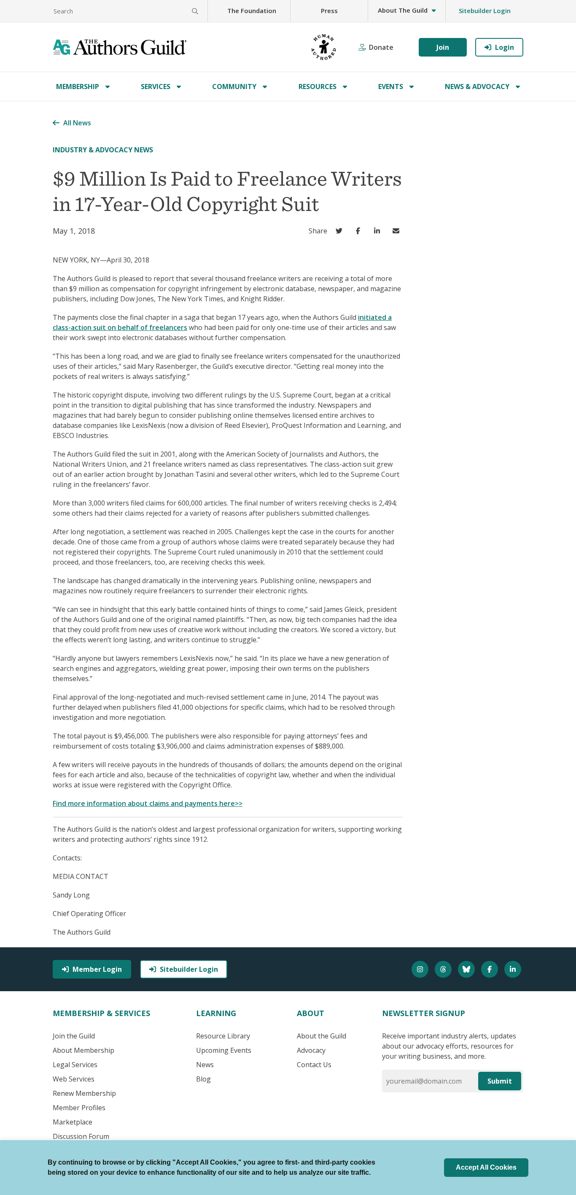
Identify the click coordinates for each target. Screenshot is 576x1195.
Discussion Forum (81, 1136)
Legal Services (75, 1064)
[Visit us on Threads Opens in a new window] (444, 969)
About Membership (83, 1050)
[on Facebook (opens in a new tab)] (360, 230)
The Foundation (251, 10)
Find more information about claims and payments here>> (147, 803)
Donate (381, 47)
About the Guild (321, 1036)
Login (504, 47)
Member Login (97, 969)
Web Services (73, 1079)
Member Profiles (79, 1107)
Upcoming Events (223, 1050)
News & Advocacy (477, 86)
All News (77, 122)
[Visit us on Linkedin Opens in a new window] (513, 969)
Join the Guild (74, 1036)
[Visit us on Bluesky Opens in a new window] (467, 969)
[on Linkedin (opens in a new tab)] (379, 230)
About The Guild (403, 10)
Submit (499, 1081)
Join (442, 47)
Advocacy (311, 1050)
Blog (203, 1079)
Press (329, 10)
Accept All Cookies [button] (486, 1167)
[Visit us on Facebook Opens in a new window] (490, 969)
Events (390, 86)
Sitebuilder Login (485, 10)
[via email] (398, 230)
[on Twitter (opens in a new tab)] (341, 230)
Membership (77, 86)
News (205, 1064)
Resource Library (223, 1036)
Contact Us (314, 1064)
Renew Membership (84, 1093)
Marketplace (72, 1122)
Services (155, 86)
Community (234, 86)
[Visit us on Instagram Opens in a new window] (421, 969)
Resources (317, 86)
